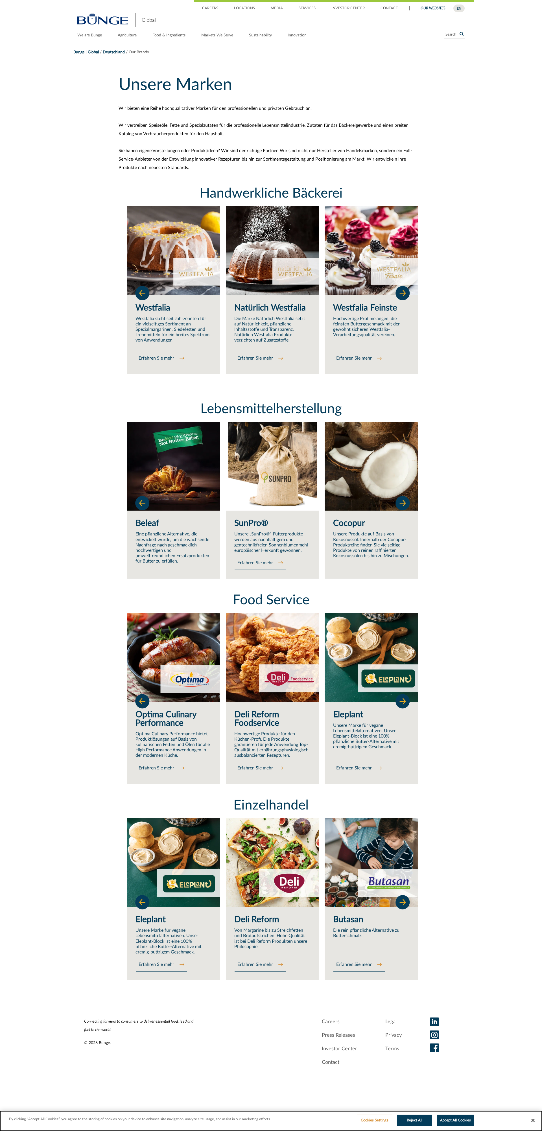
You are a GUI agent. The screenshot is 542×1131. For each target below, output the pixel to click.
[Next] (402, 293)
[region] (271, 1121)
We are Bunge (89, 35)
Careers (331, 1021)
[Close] (533, 1120)
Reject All (414, 1120)
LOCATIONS (244, 8)
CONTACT (389, 8)
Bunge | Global (86, 52)
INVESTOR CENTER (348, 8)
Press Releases (338, 1035)
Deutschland (114, 52)
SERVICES (307, 8)
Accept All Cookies (455, 1120)
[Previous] (142, 293)
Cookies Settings (374, 1120)
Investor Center (339, 1048)
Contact (330, 1062)
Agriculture (127, 35)
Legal (391, 1021)
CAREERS (210, 8)
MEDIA (277, 8)
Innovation (297, 35)
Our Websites (433, 8)
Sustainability (260, 35)
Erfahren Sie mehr (157, 358)
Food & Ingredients (168, 35)
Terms (392, 1048)
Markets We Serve (217, 35)
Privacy (393, 1035)
